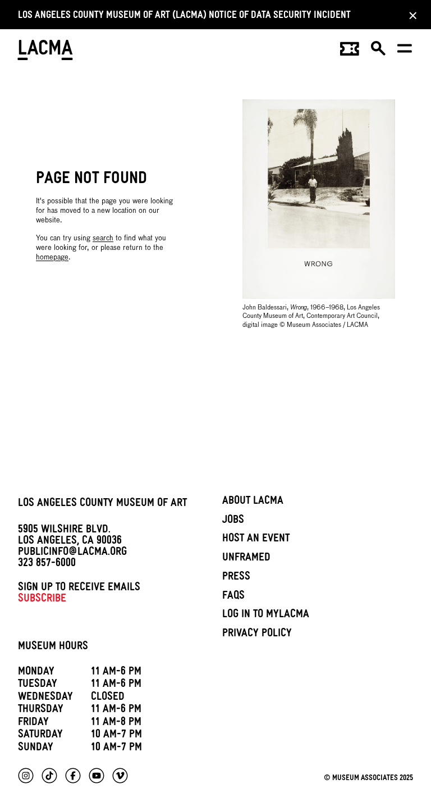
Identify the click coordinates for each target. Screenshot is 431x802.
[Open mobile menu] (405, 52)
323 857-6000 (47, 564)
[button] (379, 52)
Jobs (233, 521)
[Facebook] (73, 775)
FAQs (233, 597)
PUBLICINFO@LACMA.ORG (72, 553)
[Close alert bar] (410, 15)
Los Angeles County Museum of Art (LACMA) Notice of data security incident (184, 16)
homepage (52, 257)
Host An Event (256, 540)
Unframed (246, 559)
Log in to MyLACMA (265, 615)
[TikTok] (49, 775)
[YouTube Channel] (96, 775)
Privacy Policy (257, 634)
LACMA (46, 51)
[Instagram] (26, 775)
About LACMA (252, 502)
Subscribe (42, 600)
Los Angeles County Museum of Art (102, 504)
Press (236, 578)
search (103, 238)
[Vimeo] (120, 775)
